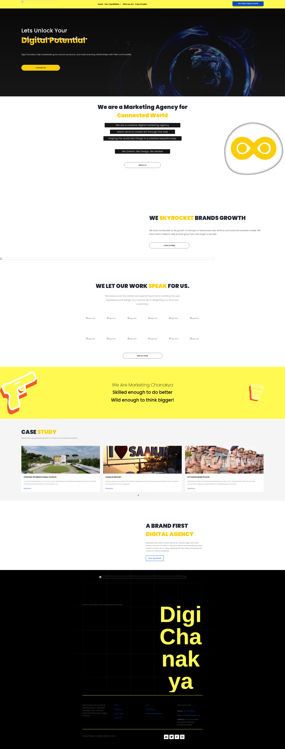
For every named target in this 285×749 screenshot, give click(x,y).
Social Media (150, 709)
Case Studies (141, 4)
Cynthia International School (40, 477)
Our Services (154, 558)
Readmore (27, 488)
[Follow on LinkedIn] (166, 737)
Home (100, 4)
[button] (136, 495)
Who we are (128, 4)
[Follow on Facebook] (177, 737)
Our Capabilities (111, 4)
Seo (147, 705)
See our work (142, 356)
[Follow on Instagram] (182, 737)
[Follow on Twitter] (171, 737)
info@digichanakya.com (191, 715)
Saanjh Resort (113, 477)
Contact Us (41, 67)
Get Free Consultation (248, 3)
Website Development (154, 713)
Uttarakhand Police (198, 477)
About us (142, 165)
